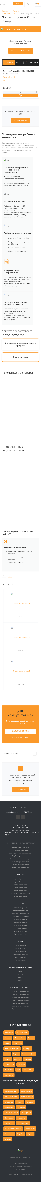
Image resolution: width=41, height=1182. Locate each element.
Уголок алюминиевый (20, 997)
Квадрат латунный (20, 910)
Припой (20, 977)
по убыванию (23, 63)
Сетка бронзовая (20, 885)
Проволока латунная (21, 916)
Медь (20, 941)
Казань (31, 1038)
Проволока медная (20, 954)
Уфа (18, 1070)
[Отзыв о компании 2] (20, 637)
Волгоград (9, 1032)
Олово (20, 971)
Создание (26, 1157)
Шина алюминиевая (20, 1003)
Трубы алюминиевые (20, 994)
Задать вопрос (20, 731)
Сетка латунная (20, 928)
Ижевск (8, 1038)
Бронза (20, 875)
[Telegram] (17, 817)
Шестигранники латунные (20, 913)
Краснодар (18, 1043)
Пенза (7, 1054)
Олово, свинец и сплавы (20, 967)
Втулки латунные (20, 931)
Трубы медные (20, 951)
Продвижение (15, 1157)
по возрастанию (26, 63)
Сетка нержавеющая (20, 862)
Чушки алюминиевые (20, 1009)
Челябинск (9, 1075)
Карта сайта (20, 1169)
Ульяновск (9, 1070)
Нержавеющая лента (20, 867)
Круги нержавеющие (21, 850)
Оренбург (27, 1048)
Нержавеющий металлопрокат (21, 843)
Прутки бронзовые (20, 879)
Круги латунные (20, 934)
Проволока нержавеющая (20, 859)
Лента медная (20, 960)
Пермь (15, 1054)
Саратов (27, 1059)
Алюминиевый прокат (20, 987)
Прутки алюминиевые (20, 1000)
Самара (7, 1059)
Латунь (20, 903)
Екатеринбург (22, 1032)
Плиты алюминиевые (20, 1006)
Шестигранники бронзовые (20, 893)
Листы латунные (20, 922)
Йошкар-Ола (19, 1038)
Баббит (20, 980)
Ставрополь (9, 1064)
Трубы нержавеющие (20, 856)
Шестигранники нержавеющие (20, 853)
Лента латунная (20, 925)
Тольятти (21, 1064)
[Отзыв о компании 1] (20, 670)
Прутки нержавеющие (20, 864)
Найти (18, 3)
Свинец (20, 974)
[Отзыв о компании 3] (20, 603)
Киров (7, 1043)
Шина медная (20, 957)
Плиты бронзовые (20, 890)
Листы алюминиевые (20, 991)
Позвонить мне (20, 737)
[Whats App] (23, 817)
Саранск (17, 1059)
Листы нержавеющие (20, 847)
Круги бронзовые (20, 896)
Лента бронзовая (20, 887)
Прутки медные (20, 948)
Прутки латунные (20, 908)
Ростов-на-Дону (28, 1054)
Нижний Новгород (12, 1048)
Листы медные (20, 945)
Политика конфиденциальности (20, 1166)
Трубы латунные (20, 919)
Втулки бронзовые (20, 882)
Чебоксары (28, 1070)
